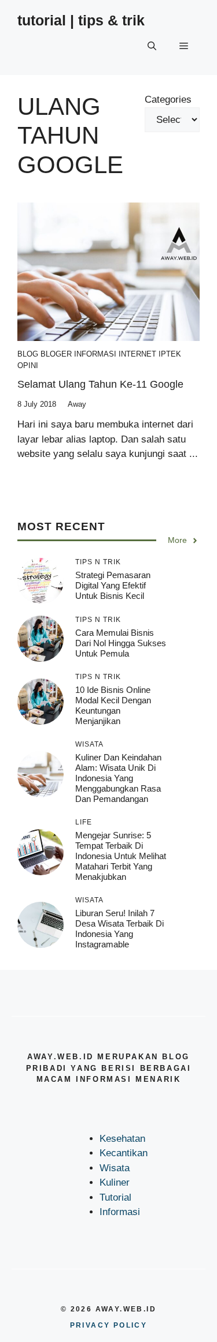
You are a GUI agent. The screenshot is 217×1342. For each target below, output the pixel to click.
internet (137, 354)
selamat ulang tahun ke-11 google (100, 384)
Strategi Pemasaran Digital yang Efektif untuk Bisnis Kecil (112, 585)
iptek (170, 354)
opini (27, 365)
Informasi (95, 354)
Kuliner (115, 1182)
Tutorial (115, 1197)
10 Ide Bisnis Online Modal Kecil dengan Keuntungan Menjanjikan (113, 705)
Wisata (115, 1168)
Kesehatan (122, 1138)
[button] (152, 46)
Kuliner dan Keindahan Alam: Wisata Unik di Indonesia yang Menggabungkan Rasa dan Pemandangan (118, 778)
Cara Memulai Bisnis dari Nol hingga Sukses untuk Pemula (120, 643)
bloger (56, 354)
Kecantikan (124, 1153)
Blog (27, 354)
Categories (168, 99)
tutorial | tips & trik (81, 20)
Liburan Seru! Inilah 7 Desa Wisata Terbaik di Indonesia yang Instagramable (119, 928)
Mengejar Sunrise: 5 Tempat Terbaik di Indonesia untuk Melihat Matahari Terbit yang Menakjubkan (120, 856)
